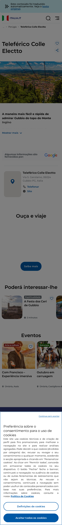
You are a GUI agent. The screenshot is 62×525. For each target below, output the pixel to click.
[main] (31, 468)
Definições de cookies (31, 506)
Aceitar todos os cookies (31, 517)
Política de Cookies (22, 496)
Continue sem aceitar (49, 416)
